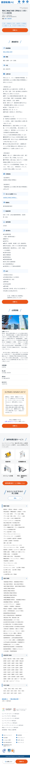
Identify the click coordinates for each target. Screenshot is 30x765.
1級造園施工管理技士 (21, 599)
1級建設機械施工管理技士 (9, 597)
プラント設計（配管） (8, 514)
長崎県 (20, 674)
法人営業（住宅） (7, 569)
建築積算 (19, 538)
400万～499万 (18, 688)
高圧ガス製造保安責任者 (8, 615)
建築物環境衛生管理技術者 (9, 613)
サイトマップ (21, 742)
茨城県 (21, 658)
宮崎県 (4, 679)
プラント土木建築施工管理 (9, 529)
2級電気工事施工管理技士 (9, 590)
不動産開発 (5, 561)
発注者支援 (15, 540)
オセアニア (11, 681)
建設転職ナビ (5, 698)
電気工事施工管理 (7, 51)
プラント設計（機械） (19, 514)
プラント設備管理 (7, 538)
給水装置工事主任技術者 (8, 622)
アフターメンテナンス (8, 520)
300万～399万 (11, 688)
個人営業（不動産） (16, 569)
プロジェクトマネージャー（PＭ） (11, 547)
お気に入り (9, 761)
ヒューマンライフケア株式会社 (9, 720)
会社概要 (6, 737)
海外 (12, 679)
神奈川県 (9, 658)
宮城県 (8, 665)
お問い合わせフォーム (10, 421)
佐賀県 (17, 676)
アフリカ (17, 681)
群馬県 (4, 661)
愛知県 (16, 670)
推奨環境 (20, 735)
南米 (7, 681)
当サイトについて (8, 735)
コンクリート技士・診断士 (9, 640)
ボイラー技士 (16, 620)
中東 (21, 679)
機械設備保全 (6, 558)
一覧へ (15, 498)
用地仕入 (22, 558)
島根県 (16, 672)
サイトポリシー (21, 737)
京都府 (4, 663)
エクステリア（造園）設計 (19, 549)
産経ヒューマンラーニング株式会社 (10, 727)
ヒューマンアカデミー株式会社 (9, 716)
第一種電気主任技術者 (17, 624)
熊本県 (21, 676)
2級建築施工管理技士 (19, 581)
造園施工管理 (17, 525)
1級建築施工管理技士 (8, 581)
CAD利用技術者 (11, 611)
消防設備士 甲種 (7, 617)
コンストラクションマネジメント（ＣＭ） (12, 545)
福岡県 (4, 676)
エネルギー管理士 (20, 611)
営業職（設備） (6, 554)
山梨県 (20, 667)
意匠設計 (10, 509)
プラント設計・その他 (8, 518)
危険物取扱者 (18, 615)
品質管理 (10, 549)
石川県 (12, 667)
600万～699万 (14, 691)
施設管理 (14, 538)
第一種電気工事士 (19, 622)
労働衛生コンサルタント (17, 649)
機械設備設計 (13, 511)
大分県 (8, 676)
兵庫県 (16, 661)
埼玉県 (17, 658)
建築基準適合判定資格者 (8, 646)
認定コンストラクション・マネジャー (11, 631)
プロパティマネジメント (8, 565)
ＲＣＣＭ (10, 633)
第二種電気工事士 (7, 624)
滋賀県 (12, 663)
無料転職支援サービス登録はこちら (15, 483)
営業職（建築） (6, 552)
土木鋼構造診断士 (20, 640)
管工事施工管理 (15, 522)
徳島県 (4, 674)
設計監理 (22, 547)
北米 (4, 681)
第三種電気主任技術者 (19, 626)
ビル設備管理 (17, 536)
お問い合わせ (21, 740)
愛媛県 (12, 674)
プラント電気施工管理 (19, 527)
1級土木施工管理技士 (8, 584)
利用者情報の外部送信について (8, 745)
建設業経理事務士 (7, 649)
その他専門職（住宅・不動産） (10, 574)
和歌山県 (21, 661)
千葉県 (13, 658)
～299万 (5, 688)
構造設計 (15, 509)
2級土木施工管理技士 (19, 584)
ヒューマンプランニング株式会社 (9, 723)
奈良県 (8, 663)
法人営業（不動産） (20, 567)
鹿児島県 (13, 676)
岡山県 (8, 672)
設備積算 (10, 540)
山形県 (16, 665)
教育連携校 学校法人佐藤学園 (9, 729)
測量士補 (19, 633)
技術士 (22, 631)
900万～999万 (14, 693)
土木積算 (5, 540)
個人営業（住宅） (7, 572)
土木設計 (20, 509)
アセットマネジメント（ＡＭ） (10, 563)
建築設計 (5, 509)
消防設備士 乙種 (15, 617)
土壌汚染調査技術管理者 (16, 637)
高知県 (8, 674)
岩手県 (4, 665)
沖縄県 (8, 679)
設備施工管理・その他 (8, 525)
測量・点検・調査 (7, 543)
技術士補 (5, 633)
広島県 (4, 672)
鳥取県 (20, 672)
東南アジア (16, 679)
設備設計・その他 (21, 511)
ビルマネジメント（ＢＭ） (9, 567)
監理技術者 (16, 602)
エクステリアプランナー (8, 604)
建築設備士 (17, 606)
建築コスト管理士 (19, 628)
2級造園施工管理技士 (8, 602)
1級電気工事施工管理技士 (10, 197)
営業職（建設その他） (8, 556)
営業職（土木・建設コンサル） (18, 552)
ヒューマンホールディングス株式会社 (10, 713)
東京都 (4, 658)
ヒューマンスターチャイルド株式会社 (10, 718)
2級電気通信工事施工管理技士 (10, 595)
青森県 (20, 663)
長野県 (4, 670)
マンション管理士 (15, 644)
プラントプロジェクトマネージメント (11, 534)
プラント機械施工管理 (8, 527)
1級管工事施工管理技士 (8, 586)
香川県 (16, 674)
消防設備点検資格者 (7, 620)
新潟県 (4, 667)
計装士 (4, 611)
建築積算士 (11, 628)
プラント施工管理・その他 (9, 531)
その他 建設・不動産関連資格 (10, 651)
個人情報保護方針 (8, 742)
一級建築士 (17, 604)
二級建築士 (5, 606)
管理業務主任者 (6, 644)
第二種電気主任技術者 (8, 626)
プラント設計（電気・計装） (9, 516)
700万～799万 (21, 691)
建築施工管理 (17, 518)
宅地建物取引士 (20, 642)
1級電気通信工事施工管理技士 (10, 593)
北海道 (16, 663)
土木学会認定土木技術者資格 (9, 642)
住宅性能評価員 (18, 646)
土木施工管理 (17, 520)
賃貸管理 (11, 561)
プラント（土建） (21, 516)
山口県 (12, 672)
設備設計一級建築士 (17, 608)
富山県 (8, 667)
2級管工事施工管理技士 (20, 586)
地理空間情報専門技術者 (8, 635)
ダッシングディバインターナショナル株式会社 (12, 725)
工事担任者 (5, 628)
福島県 (20, 665)
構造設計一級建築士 (7, 608)
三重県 (20, 670)
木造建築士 (11, 606)
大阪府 (12, 661)
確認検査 (5, 549)
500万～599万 (6, 691)
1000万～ (20, 693)
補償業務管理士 (6, 637)
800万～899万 (6, 693)
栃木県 (8, 661)
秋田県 (12, 665)
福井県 (16, 667)
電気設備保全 (17, 556)
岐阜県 (8, 670)
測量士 (14, 633)
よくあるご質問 (7, 740)
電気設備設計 (6, 511)
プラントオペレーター (8, 536)
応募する (15, 30)
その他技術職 (14, 554)
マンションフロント (14, 558)
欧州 (24, 679)
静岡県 (12, 670)
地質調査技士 (18, 635)
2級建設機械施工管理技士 (9, 599)
